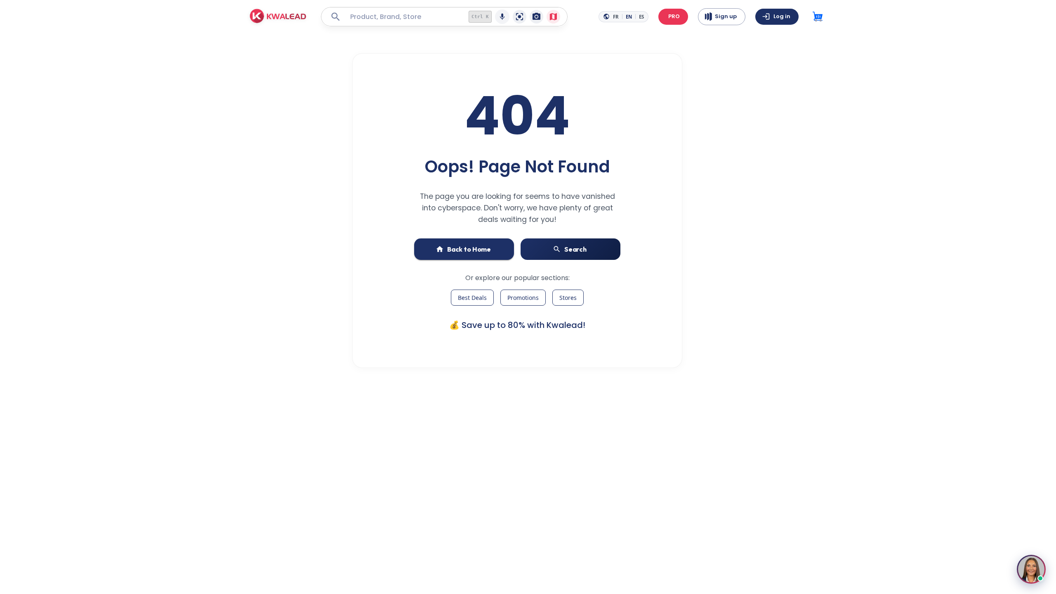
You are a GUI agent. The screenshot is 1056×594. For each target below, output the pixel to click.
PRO (674, 16)
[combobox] (403, 16)
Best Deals (472, 298)
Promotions (523, 298)
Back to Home (469, 249)
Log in (781, 16)
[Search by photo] (536, 17)
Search (575, 249)
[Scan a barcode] (519, 17)
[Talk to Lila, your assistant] (1031, 569)
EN (629, 17)
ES (641, 17)
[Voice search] (502, 16)
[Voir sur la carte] (553, 17)
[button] (278, 17)
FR (616, 17)
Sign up (726, 16)
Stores (568, 298)
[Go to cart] (817, 17)
